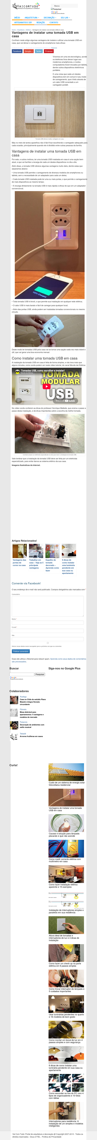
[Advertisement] (32, 73)
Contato (54, 22)
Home (14, 30)
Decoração (49, 18)
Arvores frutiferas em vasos (31, 736)
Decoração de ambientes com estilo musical (32, 725)
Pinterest (49, 51)
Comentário (16, 594)
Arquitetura (31, 18)
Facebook (17, 51)
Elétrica (28, 30)
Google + (29, 51)
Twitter (39, 51)
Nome (14, 619)
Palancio (54, 48)
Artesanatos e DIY (23, 22)
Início (17, 18)
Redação (41, 22)
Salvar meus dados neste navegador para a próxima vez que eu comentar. (37, 646)
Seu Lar (64, 18)
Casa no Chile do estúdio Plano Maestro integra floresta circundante (33, 702)
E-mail (14, 627)
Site (13, 635)
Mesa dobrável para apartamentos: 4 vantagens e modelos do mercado (32, 714)
